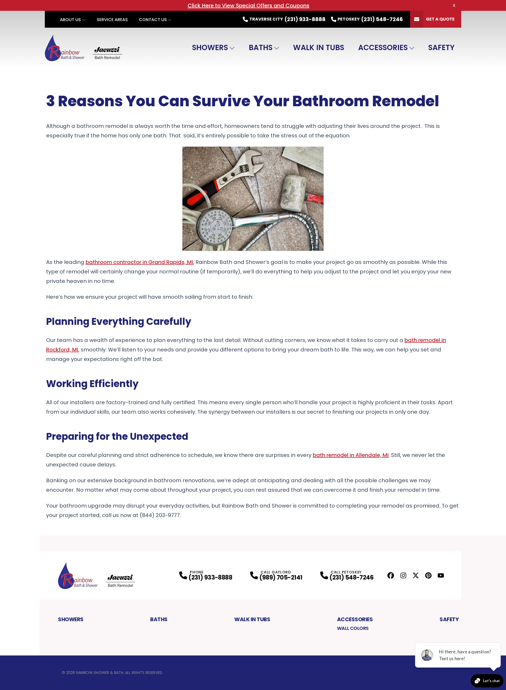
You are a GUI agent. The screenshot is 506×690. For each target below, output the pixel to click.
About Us (70, 20)
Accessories (383, 47)
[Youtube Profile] (440, 575)
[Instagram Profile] (403, 575)
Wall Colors (353, 628)
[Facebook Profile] (390, 575)
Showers (210, 47)
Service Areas (112, 20)
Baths (261, 47)
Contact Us (153, 20)
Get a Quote (440, 19)
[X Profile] (415, 575)
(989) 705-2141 (280, 578)
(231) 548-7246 (351, 578)
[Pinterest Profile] (428, 575)
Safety (441, 47)
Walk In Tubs (318, 47)
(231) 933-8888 (210, 578)
